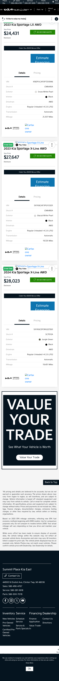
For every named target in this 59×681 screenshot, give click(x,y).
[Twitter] (17, 600)
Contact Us (14, 576)
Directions (47, 623)
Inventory (9, 613)
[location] (53, 2)
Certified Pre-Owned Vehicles (9, 632)
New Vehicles (9, 619)
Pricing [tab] (37, 73)
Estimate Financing (42, 59)
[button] (21, 145)
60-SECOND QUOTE (44, 32)
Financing (35, 613)
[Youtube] (22, 600)
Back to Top (51, 482)
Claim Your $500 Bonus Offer (29, 48)
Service (20, 613)
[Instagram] (11, 600)
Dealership (49, 613)
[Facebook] (5, 600)
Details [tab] (22, 73)
